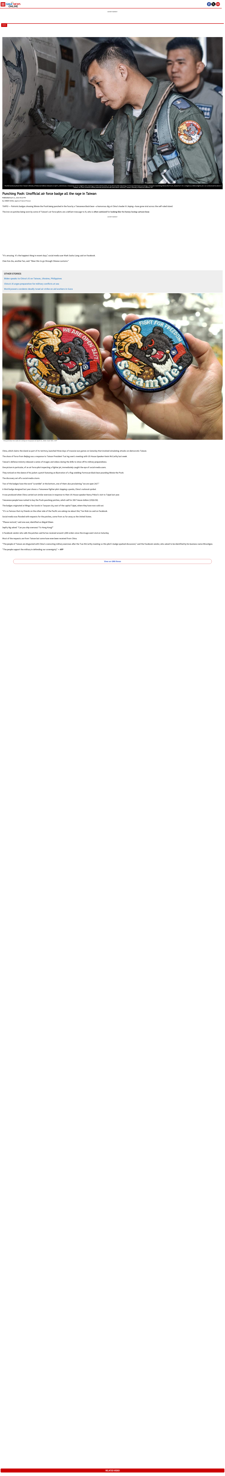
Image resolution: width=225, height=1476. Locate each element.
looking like (116, 211)
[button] (209, 4)
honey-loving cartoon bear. (137, 211)
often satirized (100, 211)
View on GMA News (112, 561)
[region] (112, 16)
